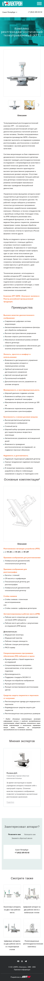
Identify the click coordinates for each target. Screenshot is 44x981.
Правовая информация (22, 970)
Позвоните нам (14, 834)
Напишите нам (30, 834)
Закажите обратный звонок (22, 838)
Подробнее (10, 802)
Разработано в (16, 977)
